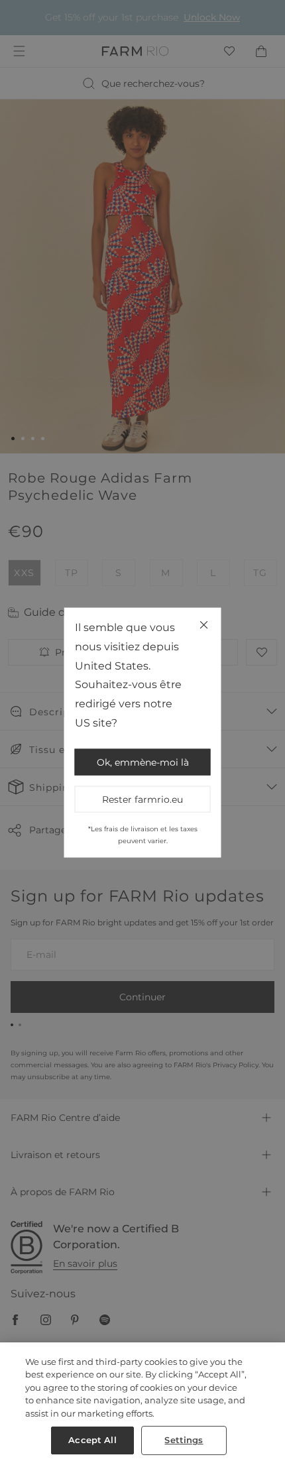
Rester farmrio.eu (142, 799)
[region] (142, 1403)
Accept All (92, 1440)
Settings (183, 1440)
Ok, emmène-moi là (143, 762)
